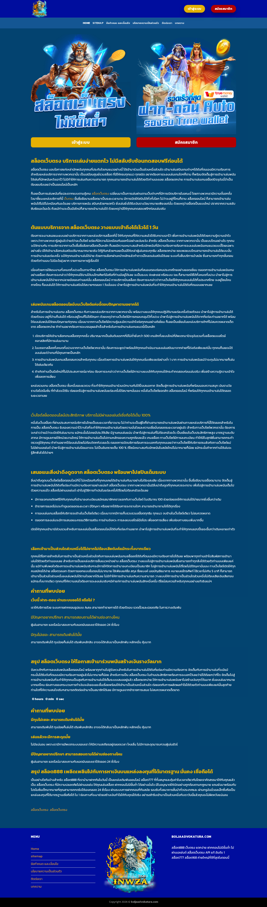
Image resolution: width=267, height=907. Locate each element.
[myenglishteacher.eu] (50, 9)
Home (86, 23)
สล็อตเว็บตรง (100, 193)
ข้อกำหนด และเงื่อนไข (118, 23)
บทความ (179, 23)
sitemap (98, 23)
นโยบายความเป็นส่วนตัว (146, 23)
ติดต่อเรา (167, 23)
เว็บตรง (69, 198)
